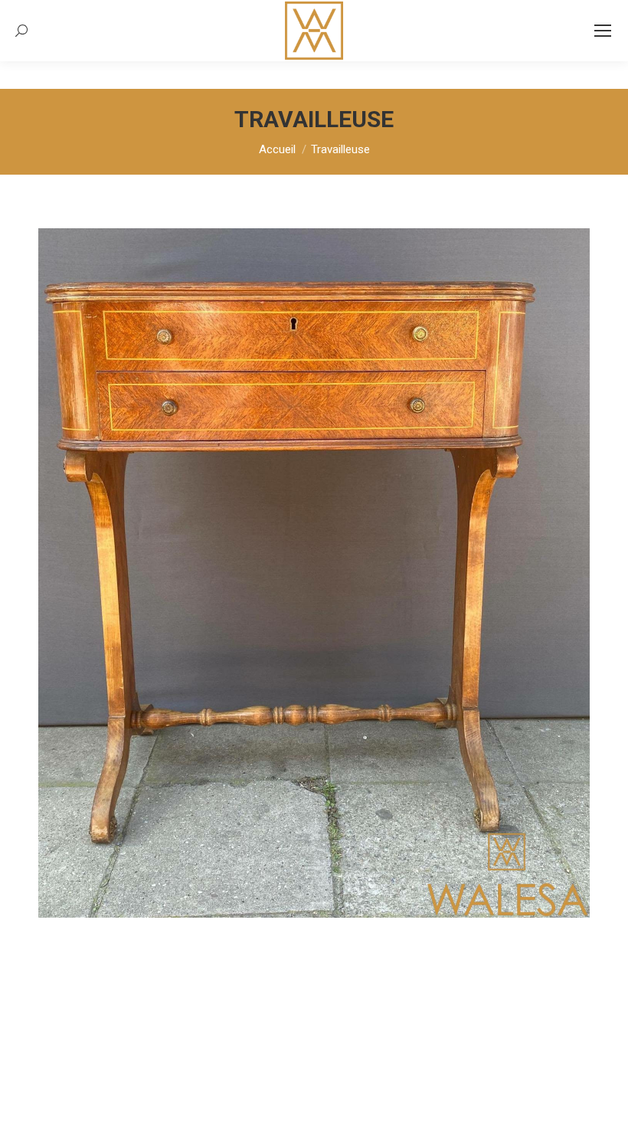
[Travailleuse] (314, 573)
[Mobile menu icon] (603, 31)
